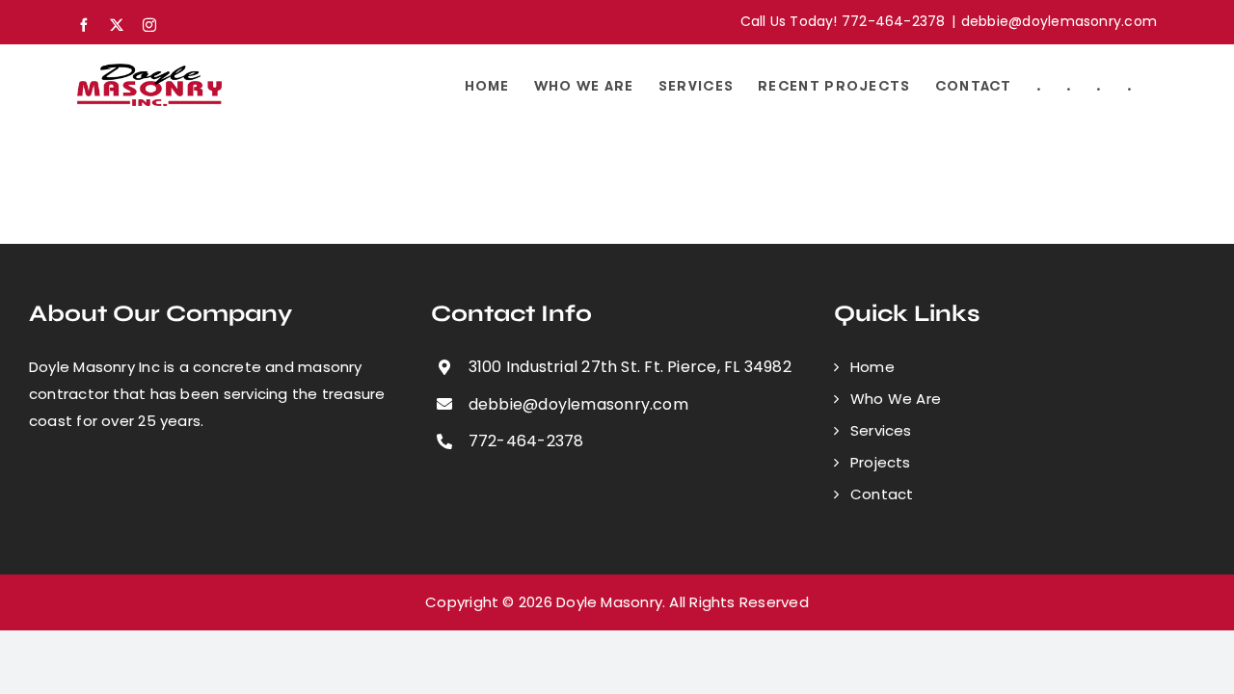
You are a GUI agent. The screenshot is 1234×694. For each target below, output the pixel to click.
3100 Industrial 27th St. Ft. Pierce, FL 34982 (630, 367)
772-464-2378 (526, 441)
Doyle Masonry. (610, 602)
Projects (880, 462)
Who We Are (895, 398)
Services (881, 430)
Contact (882, 494)
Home (872, 367)
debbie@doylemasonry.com (1059, 21)
